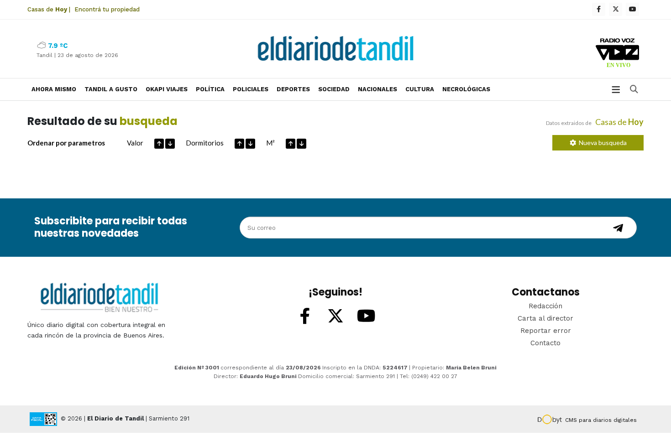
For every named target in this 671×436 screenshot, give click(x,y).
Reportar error (545, 331)
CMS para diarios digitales (601, 420)
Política (210, 89)
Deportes (293, 89)
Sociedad (334, 89)
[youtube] (632, 9)
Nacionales (377, 89)
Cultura (419, 89)
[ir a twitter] (335, 316)
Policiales (250, 89)
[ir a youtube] (366, 316)
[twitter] (615, 9)
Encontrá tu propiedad (107, 9)
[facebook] (598, 9)
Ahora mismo (53, 89)
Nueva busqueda (601, 142)
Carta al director (545, 318)
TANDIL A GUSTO (110, 89)
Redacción (545, 306)
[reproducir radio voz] (617, 54)
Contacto (545, 343)
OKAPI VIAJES (167, 89)
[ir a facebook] (305, 316)
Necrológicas (466, 89)
